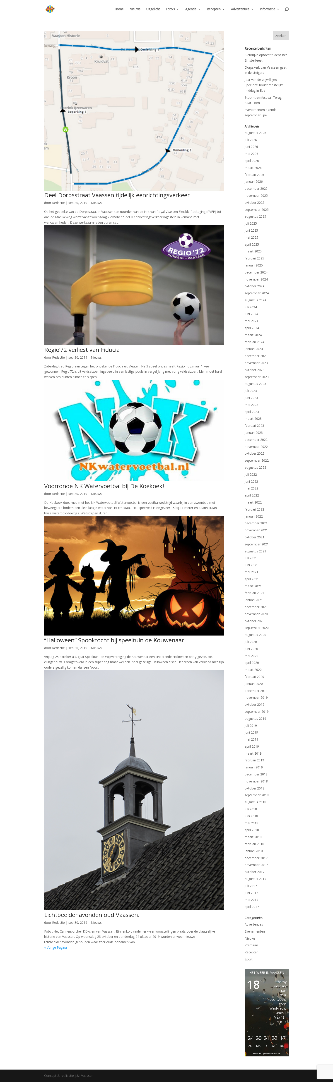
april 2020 (252, 662)
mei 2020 (251, 656)
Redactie (58, 203)
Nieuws (135, 9)
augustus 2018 (255, 802)
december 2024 (256, 272)
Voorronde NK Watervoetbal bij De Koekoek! (104, 486)
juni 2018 (251, 816)
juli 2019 (251, 725)
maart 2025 (253, 251)
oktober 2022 (254, 453)
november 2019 (256, 697)
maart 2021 (253, 586)
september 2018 (257, 795)
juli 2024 (251, 307)
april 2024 (252, 328)
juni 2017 (251, 893)
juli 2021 (251, 558)
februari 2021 (254, 593)
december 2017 (256, 858)
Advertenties (240, 9)
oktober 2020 (254, 621)
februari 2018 (254, 844)
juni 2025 (251, 230)
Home (119, 9)
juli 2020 (251, 642)
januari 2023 (254, 432)
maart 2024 (253, 335)
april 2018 (252, 830)
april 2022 (252, 495)
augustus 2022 (255, 467)
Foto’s (170, 9)
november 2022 (256, 446)
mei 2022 (251, 488)
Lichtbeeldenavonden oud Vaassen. (92, 915)
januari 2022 (254, 516)
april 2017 (252, 906)
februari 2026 (254, 175)
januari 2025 (254, 265)
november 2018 (256, 781)
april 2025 (252, 244)
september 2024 (257, 293)
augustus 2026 (255, 133)
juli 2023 (251, 391)
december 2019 (256, 691)
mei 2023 (251, 405)
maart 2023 (253, 418)
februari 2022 (254, 509)
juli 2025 (251, 223)
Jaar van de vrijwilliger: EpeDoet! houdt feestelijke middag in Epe (264, 85)
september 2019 (257, 711)
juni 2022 (251, 481)
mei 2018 (251, 823)
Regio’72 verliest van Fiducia (82, 349)
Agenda (190, 9)
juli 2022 (251, 474)
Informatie (267, 9)
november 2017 (256, 865)
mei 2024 (251, 321)
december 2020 (256, 607)
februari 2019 (254, 760)
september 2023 (257, 377)
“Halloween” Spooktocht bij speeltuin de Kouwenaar (114, 640)
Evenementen (255, 931)
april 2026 (252, 160)
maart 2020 (253, 669)
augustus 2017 (255, 879)
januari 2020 (254, 683)
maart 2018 (253, 837)
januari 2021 (254, 600)
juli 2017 (251, 886)
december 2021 (256, 523)
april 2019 (252, 746)
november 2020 (256, 614)
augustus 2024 (255, 300)
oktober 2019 (254, 704)
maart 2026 (253, 168)
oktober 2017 (254, 872)
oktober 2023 (254, 370)
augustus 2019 (255, 718)
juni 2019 (251, 732)
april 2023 (252, 412)
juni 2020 (251, 649)
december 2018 (256, 774)
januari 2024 (254, 349)
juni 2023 (251, 398)
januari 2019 (254, 767)
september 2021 (257, 544)
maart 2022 (253, 502)
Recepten (214, 9)
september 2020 (257, 628)
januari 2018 (254, 851)
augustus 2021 (255, 551)
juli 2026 (251, 140)
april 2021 (252, 579)
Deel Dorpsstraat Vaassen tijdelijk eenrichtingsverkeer (117, 195)
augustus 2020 (255, 635)
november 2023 (256, 363)
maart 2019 (253, 753)
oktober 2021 (254, 537)
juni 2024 (251, 314)
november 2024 (256, 279)
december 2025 (256, 188)
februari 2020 (254, 676)
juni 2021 (251, 565)
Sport (249, 959)
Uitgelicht (153, 9)
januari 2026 (254, 181)
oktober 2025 (254, 202)
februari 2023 (254, 425)
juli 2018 (251, 809)
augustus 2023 (255, 383)
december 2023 (256, 356)
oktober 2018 (254, 788)
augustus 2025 (255, 216)
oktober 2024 (254, 286)
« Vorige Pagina (55, 947)
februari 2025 (254, 258)
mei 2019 (251, 739)
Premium (251, 945)
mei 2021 (251, 572)
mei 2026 (251, 153)
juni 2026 (251, 146)
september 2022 (257, 460)
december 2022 (256, 439)
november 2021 (256, 530)
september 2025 (257, 209)
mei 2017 (251, 899)
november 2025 (256, 195)
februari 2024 (254, 342)
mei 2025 (251, 237)
